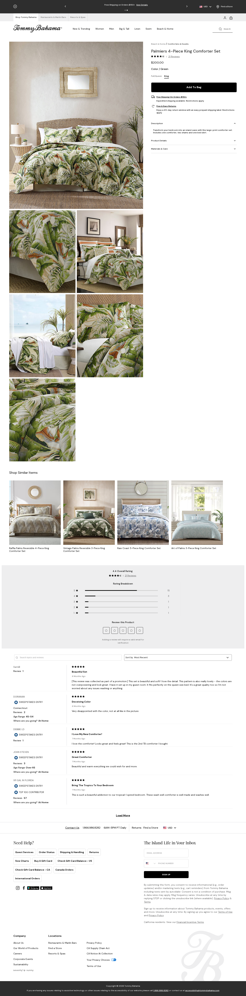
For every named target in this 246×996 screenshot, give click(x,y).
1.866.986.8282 (161, 990)
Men (111, 28)
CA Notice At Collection (100, 953)
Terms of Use (225, 911)
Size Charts (22, 860)
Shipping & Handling (72, 852)
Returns (94, 852)
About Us (18, 942)
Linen (137, 28)
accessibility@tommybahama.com (202, 990)
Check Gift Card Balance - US (75, 860)
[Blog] (23, 970)
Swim (149, 28)
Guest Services (24, 852)
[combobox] (150, 863)
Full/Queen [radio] (156, 76)
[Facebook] (24, 887)
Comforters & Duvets (178, 44)
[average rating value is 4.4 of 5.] (158, 56)
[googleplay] (33, 887)
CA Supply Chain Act (98, 948)
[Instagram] (18, 887)
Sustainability (20, 964)
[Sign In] (225, 17)
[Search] (223, 29)
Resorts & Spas (56, 953)
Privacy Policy (221, 898)
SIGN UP (166, 874)
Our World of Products (25, 948)
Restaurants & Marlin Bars (62, 942)
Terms (147, 901)
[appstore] (46, 887)
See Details (142, 5)
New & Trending (81, 28)
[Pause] (15, 6)
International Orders (27, 878)
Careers (17, 953)
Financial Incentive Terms (190, 922)
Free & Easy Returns (166, 106)
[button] (125, 10)
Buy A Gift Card (43, 860)
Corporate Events (23, 959)
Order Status (47, 852)
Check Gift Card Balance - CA (32, 869)
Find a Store (55, 948)
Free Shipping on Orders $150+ (171, 96)
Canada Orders (64, 869)
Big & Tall (124, 28)
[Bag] (231, 17)
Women (99, 28)
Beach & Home (165, 28)
